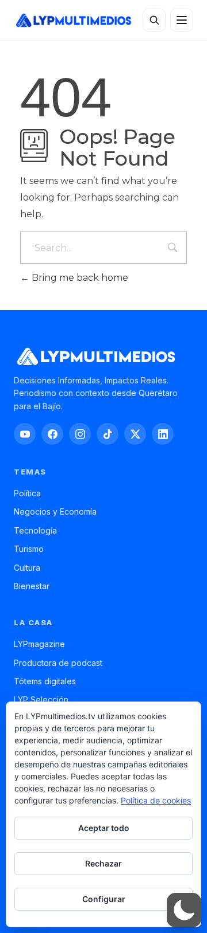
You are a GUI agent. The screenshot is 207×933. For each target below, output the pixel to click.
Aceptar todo (103, 828)
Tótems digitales (45, 681)
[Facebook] (52, 434)
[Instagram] (80, 434)
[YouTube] (25, 434)
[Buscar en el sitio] (154, 20)
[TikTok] (107, 434)
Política (27, 493)
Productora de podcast (58, 663)
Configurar (103, 899)
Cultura (27, 568)
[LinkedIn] (163, 434)
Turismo (29, 549)
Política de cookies (156, 800)
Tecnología (35, 530)
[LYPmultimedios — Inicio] (73, 20)
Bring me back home (78, 277)
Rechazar (103, 863)
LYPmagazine (39, 644)
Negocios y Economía (55, 511)
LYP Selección (41, 699)
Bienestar (31, 586)
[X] (135, 434)
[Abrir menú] (181, 20)
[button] (184, 910)
